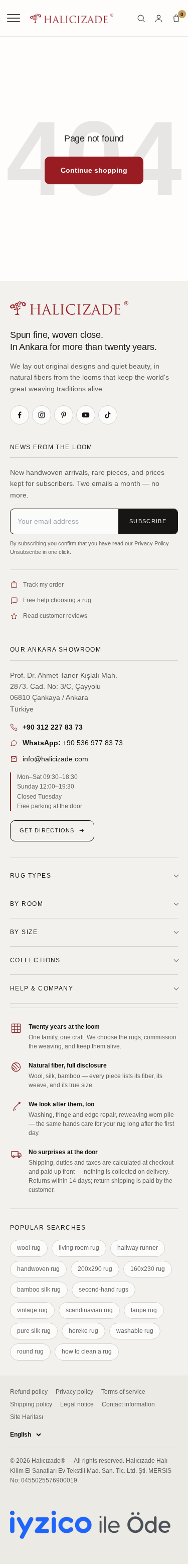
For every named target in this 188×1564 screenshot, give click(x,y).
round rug (30, 1351)
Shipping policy (31, 1404)
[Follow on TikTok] (107, 414)
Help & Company (41, 988)
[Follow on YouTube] (85, 414)
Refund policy (29, 1391)
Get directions (47, 830)
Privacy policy (74, 1391)
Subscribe (147, 521)
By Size (24, 932)
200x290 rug (95, 1268)
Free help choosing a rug (57, 600)
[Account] (158, 18)
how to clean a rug (87, 1351)
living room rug (79, 1247)
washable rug (134, 1330)
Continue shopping (94, 170)
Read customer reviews (55, 615)
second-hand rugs (103, 1289)
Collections (35, 960)
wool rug (29, 1247)
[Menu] (14, 18)
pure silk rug (34, 1330)
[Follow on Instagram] (41, 414)
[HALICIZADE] (69, 308)
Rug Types (30, 875)
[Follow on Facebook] (19, 414)
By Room (26, 903)
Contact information (128, 1404)
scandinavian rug (89, 1310)
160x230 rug (147, 1268)
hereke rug (83, 1330)
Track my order (43, 584)
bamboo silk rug (39, 1289)
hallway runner (137, 1247)
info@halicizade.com (55, 759)
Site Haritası (26, 1416)
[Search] (141, 18)
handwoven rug (38, 1268)
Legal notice (77, 1404)
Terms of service (123, 1391)
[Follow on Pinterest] (63, 414)
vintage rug (32, 1310)
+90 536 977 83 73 (73, 743)
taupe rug (144, 1310)
